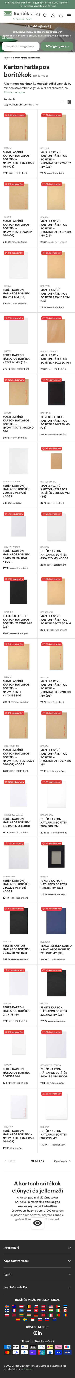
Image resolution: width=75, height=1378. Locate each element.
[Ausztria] (21, 1306)
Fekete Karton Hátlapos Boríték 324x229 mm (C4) (16, 949)
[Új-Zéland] (54, 1319)
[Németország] (36, 1315)
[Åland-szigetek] (7, 1306)
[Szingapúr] (32, 1319)
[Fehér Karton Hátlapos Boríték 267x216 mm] (56, 1107)
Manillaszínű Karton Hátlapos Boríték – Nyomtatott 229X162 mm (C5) (55, 160)
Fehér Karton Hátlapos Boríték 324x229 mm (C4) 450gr (16, 556)
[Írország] (58, 1310)
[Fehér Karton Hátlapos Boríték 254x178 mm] (18, 1045)
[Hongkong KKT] (36, 1310)
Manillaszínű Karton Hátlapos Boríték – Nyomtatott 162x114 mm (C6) (18, 228)
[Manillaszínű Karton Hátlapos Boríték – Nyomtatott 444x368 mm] (18, 657)
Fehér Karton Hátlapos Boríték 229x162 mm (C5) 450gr (16, 491)
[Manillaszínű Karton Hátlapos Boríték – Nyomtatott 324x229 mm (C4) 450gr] (18, 726)
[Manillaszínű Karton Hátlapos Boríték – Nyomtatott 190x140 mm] (18, 393)
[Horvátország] (43, 1310)
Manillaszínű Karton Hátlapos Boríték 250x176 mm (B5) (55, 491)
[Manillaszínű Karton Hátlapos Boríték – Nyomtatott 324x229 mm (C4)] (18, 128)
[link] (15, 1161)
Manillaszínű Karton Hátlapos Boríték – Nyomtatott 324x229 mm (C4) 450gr (18, 757)
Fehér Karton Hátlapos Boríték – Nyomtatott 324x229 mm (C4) (18, 1136)
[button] (61, 16)
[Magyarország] (29, 1315)
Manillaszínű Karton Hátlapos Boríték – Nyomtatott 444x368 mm (16, 688)
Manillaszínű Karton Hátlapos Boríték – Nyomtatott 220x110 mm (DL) (55, 689)
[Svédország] (25, 1319)
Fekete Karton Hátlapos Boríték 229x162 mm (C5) (53, 1011)
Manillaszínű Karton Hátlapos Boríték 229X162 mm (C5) (55, 295)
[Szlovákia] (40, 1319)
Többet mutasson (14, 92)
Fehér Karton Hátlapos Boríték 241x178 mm (16, 1011)
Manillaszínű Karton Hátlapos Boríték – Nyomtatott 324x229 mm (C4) (18, 159)
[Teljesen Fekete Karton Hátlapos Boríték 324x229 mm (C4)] (56, 393)
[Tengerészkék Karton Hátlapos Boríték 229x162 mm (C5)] (56, 921)
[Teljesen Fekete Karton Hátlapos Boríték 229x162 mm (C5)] (18, 592)
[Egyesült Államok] (51, 1306)
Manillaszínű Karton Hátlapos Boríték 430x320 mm (55, 359)
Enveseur (28, 1369)
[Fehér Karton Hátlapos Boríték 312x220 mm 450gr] (18, 795)
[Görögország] (21, 1310)
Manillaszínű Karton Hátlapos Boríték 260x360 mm (55, 619)
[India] (51, 1310)
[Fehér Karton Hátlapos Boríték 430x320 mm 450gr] (56, 527)
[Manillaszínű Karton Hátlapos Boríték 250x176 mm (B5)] (56, 461)
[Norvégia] (43, 1315)
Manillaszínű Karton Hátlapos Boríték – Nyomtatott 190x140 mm (18, 424)
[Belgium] (29, 1306)
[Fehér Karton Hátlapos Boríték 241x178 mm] (18, 983)
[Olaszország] (51, 1315)
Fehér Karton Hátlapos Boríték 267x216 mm (53, 1134)
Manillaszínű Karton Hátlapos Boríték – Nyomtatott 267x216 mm (55, 757)
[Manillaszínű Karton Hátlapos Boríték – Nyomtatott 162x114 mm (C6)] (18, 197)
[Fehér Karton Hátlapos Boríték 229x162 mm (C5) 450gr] (18, 461)
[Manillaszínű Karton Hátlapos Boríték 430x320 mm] (56, 331)
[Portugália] (58, 1315)
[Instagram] (35, 1333)
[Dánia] (43, 1306)
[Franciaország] (14, 1310)
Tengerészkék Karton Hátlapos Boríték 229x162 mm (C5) (56, 949)
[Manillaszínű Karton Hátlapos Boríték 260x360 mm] (56, 592)
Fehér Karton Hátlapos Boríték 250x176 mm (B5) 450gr (16, 886)
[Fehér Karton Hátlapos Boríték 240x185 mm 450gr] (56, 1045)
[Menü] (69, 16)
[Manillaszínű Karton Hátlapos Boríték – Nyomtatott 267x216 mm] (56, 726)
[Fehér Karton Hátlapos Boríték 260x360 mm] (56, 795)
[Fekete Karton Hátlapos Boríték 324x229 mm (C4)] (18, 921)
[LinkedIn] (40, 1333)
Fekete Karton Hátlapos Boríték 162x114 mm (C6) (53, 884)
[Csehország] (36, 1306)
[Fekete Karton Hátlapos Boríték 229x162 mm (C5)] (56, 983)
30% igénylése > (57, 46)
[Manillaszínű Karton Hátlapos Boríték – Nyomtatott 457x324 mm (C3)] (56, 197)
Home (7, 57)
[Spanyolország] (18, 1319)
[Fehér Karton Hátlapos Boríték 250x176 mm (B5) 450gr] (18, 856)
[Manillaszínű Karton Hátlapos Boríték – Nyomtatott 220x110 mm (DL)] (56, 657)
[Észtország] (65, 1306)
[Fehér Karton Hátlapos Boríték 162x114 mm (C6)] (18, 266)
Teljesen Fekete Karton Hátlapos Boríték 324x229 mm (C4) (55, 422)
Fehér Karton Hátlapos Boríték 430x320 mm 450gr (54, 554)
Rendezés (9, 99)
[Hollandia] (29, 1310)
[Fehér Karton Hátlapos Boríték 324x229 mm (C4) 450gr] (18, 527)
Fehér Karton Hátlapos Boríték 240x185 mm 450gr (54, 1072)
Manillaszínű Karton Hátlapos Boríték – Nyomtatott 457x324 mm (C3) (56, 228)
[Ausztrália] (14, 1306)
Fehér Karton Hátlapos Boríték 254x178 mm (16, 1072)
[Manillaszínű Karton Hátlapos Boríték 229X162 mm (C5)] (56, 266)
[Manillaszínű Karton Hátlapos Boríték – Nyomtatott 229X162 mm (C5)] (56, 128)
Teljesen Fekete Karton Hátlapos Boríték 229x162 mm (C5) (17, 621)
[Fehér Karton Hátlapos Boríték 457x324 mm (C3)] (18, 331)
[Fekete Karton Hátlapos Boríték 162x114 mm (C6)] (56, 856)
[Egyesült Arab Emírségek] (58, 1306)
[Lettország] (14, 1315)
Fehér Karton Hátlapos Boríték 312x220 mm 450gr (16, 822)
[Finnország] (7, 1310)
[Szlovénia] (47, 1319)
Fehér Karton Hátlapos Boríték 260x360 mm (53, 822)
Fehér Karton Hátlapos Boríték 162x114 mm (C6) (16, 293)
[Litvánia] (21, 1315)
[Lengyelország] (7, 1315)
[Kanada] (65, 1310)
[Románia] (65, 1315)
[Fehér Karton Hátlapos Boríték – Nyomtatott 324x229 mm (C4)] (18, 1106)
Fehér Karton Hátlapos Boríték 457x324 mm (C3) (16, 358)
